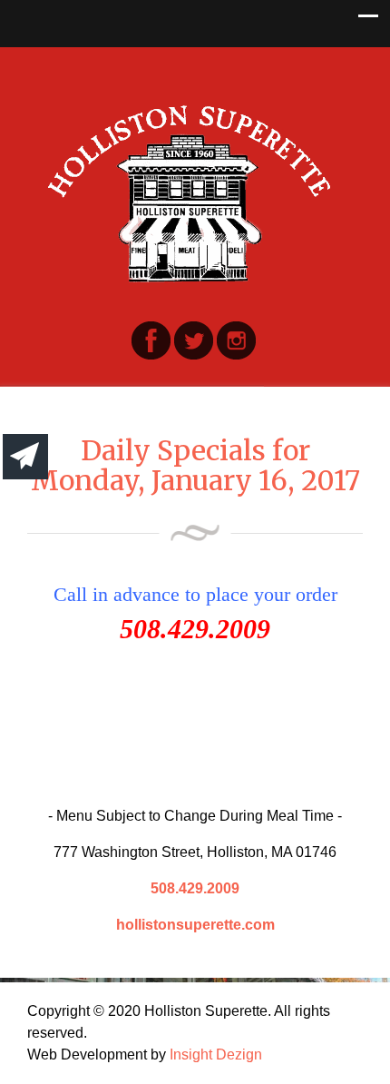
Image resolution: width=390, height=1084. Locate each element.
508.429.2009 (195, 888)
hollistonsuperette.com (195, 924)
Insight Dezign (216, 1054)
